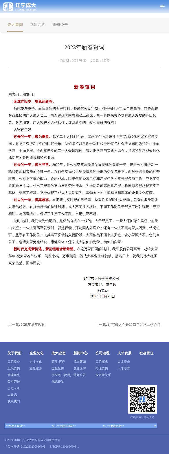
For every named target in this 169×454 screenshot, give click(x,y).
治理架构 (102, 368)
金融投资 (57, 368)
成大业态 (58, 353)
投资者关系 (103, 375)
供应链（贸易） (62, 375)
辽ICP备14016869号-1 (64, 446)
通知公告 (60, 24)
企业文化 (36, 353)
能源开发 (57, 381)
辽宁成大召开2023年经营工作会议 (134, 324)
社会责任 (147, 353)
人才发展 (125, 353)
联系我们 (13, 401)
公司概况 (102, 362)
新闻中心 (80, 353)
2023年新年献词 (33, 324)
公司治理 (103, 353)
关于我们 (14, 353)
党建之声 (38, 24)
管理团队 (13, 375)
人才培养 (124, 368)
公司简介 (13, 362)
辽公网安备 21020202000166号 (24, 446)
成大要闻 (15, 24)
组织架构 (13, 368)
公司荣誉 (13, 381)
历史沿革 (13, 388)
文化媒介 (35, 368)
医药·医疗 (58, 362)
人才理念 (124, 362)
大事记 (12, 394)
